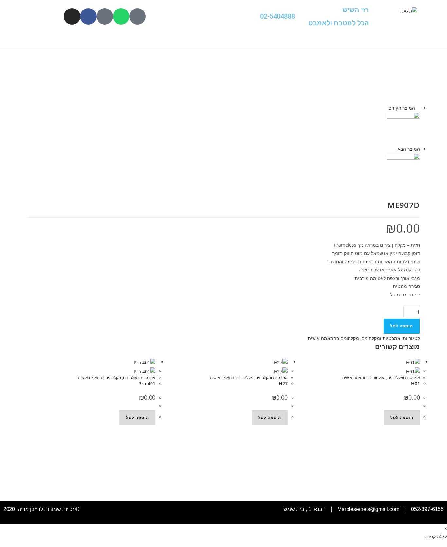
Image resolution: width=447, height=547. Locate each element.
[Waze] (105, 16)
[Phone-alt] (137, 16)
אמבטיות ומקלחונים (380, 338)
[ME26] (403, 169)
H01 (415, 384)
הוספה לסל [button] (137, 417)
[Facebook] (88, 16)
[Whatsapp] (121, 16)
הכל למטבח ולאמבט (338, 23)
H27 (283, 384)
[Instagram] (72, 16)
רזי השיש (355, 10)
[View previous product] (418, 108)
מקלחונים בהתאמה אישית (333, 338)
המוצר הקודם (401, 108)
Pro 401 (146, 384)
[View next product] (394, 149)
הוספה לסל (401, 326)
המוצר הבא (409, 149)
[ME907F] (403, 128)
